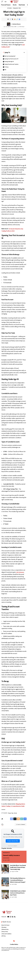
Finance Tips (17, 8)
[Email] (15, 19)
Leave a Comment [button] (21, 824)
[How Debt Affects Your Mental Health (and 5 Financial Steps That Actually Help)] (5, 868)
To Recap (6, 67)
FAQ (5, 69)
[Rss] (15, 916)
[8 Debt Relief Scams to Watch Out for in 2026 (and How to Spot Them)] (5, 894)
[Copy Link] (17, 19)
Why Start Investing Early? (9, 56)
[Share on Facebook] (10, 19)
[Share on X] (12, 19)
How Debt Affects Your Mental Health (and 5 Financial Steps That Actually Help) (18, 867)
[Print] (19, 19)
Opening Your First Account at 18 (11, 58)
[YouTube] (8, 916)
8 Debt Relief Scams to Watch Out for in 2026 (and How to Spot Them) (18, 893)
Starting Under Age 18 (9, 61)
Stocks (9, 8)
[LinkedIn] (13, 916)
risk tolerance (20, 572)
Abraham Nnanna (16, 24)
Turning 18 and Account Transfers (11, 64)
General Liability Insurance (11, 855)
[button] (2, 2)
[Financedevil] (14, 1)
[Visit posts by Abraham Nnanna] (8, 24)
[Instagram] (10, 916)
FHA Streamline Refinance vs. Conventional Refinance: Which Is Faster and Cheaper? (17, 880)
